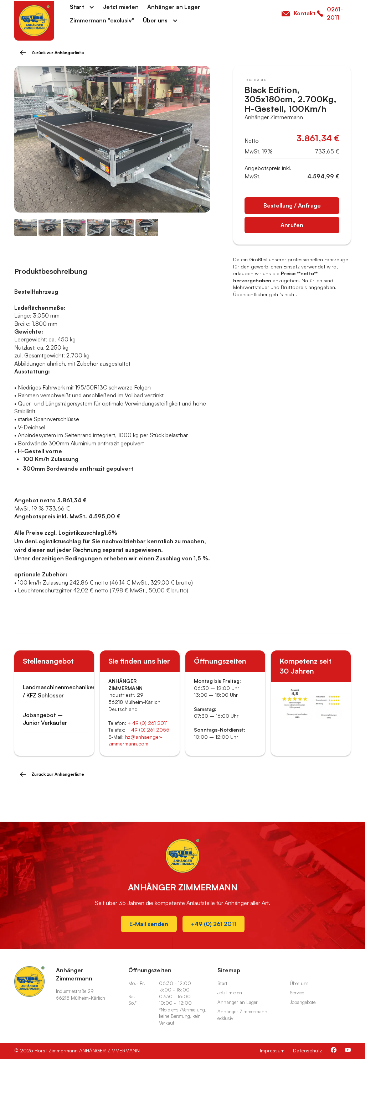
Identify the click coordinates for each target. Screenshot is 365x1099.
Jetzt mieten (121, 6)
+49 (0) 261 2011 (213, 923)
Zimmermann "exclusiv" (102, 20)
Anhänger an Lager (173, 6)
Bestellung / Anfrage (292, 205)
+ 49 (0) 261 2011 (148, 723)
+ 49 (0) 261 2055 (148, 730)
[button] (82, 7)
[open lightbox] (112, 139)
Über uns (155, 20)
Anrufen (292, 225)
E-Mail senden (148, 923)
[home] (34, 21)
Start (77, 6)
